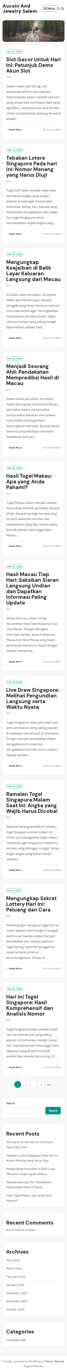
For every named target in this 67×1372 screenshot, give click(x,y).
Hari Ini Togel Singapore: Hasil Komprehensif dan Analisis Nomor (29, 1005)
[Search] (62, 8)
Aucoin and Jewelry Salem (20, 8)
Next (49, 1084)
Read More (15, 129)
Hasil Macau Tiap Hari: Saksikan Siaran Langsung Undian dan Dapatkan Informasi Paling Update (32, 588)
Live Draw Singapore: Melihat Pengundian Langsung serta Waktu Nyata (32, 698)
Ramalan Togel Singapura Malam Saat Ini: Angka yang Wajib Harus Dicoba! (32, 802)
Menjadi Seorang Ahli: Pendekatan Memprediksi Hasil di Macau (32, 375)
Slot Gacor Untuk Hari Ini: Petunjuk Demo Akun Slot (33, 65)
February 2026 (16, 1277)
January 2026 (15, 1285)
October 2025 (15, 1309)
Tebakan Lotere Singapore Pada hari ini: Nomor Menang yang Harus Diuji (31, 166)
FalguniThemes (33, 1366)
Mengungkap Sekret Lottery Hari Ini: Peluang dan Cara (31, 904)
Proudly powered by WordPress (22, 1361)
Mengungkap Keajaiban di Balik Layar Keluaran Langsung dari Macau (33, 271)
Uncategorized (16, 1340)
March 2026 (14, 1268)
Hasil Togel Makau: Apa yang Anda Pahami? (29, 482)
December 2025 (16, 1293)
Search (10, 1103)
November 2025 (16, 1301)
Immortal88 (54, 129)
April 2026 (13, 1260)
